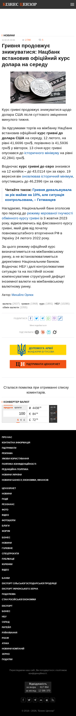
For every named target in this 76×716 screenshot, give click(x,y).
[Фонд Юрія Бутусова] (38, 349)
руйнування (9, 632)
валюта (11, 303)
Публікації (8, 559)
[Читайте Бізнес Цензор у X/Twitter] (29, 700)
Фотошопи (8, 520)
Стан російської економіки (19, 599)
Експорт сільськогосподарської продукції (29, 583)
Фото (5, 509)
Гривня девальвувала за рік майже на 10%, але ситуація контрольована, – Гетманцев (38, 195)
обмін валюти (15, 307)
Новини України (12, 474)
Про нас (7, 437)
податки (7, 659)
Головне (7, 548)
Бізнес (6, 537)
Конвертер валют (17, 401)
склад (6, 622)
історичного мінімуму (41, 153)
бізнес (6, 611)
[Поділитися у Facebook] (30, 317)
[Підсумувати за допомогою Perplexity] (48, 331)
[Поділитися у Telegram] (42, 317)
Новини (9, 35)
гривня (29, 303)
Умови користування (15, 458)
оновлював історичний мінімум (47, 176)
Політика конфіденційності (19, 464)
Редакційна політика (15, 469)
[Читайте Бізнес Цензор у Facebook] (23, 700)
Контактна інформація (16, 442)
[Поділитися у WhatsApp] (48, 317)
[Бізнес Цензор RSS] (53, 700)
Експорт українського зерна (20, 589)
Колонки (7, 564)
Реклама (7, 453)
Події (5, 499)
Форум (6, 531)
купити (18, 407)
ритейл (6, 627)
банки (6, 578)
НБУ (62, 303)
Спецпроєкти (10, 553)
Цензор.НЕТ (9, 488)
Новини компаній (13, 648)
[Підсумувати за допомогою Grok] (54, 331)
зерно (6, 654)
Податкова (9, 594)
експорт (7, 606)
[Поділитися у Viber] (54, 317)
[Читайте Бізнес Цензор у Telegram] (35, 700)
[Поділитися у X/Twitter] (36, 317)
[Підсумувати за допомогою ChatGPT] (37, 331)
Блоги (6, 525)
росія (5, 638)
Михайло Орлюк (22, 294)
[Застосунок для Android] (41, 700)
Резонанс (8, 504)
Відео (5, 515)
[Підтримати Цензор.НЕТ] (38, 364)
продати (8, 407)
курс (46, 303)
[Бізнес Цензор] (20, 5)
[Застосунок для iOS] (47, 700)
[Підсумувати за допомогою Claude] (43, 331)
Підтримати (9, 448)
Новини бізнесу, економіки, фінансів (25, 480)
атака (5, 643)
